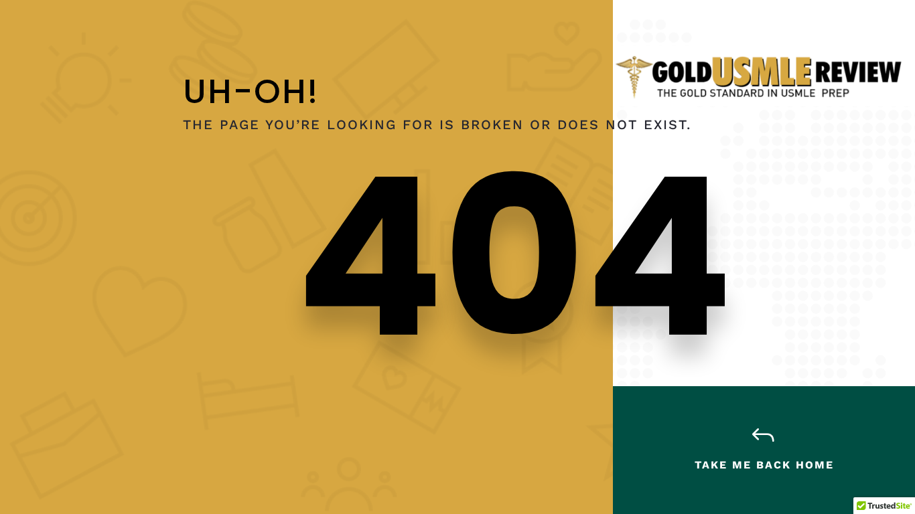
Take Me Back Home (764, 464)
